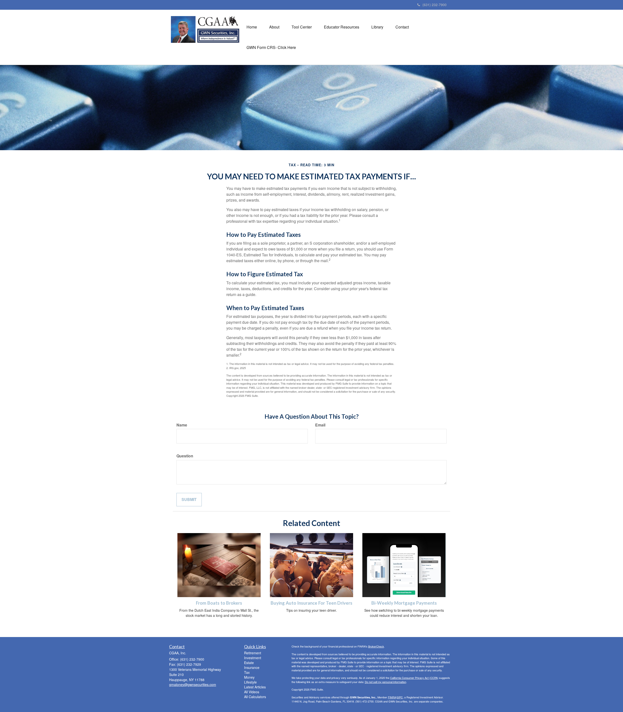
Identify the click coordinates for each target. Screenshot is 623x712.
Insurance (251, 667)
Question (184, 456)
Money (249, 677)
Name (181, 425)
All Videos (251, 691)
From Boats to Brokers (219, 603)
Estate (249, 662)
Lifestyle (250, 682)
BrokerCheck (376, 646)
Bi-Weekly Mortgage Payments (404, 603)
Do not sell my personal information (385, 682)
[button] (274, 27)
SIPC (400, 697)
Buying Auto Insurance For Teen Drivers (311, 603)
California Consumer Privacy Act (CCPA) (414, 678)
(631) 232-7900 (434, 4)
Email (320, 425)
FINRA (392, 697)
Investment (252, 657)
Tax (247, 672)
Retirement (252, 652)
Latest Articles (255, 686)
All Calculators (255, 696)
